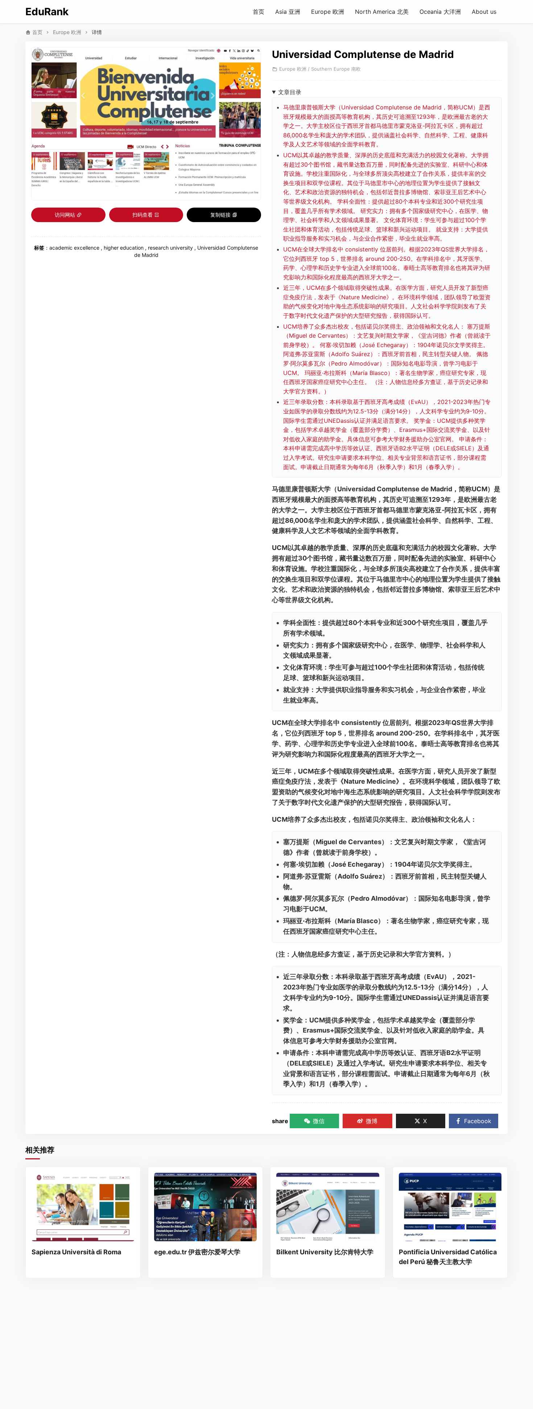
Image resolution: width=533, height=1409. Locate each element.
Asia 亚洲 (287, 11)
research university (170, 248)
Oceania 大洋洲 (440, 11)
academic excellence (74, 248)
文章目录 (289, 92)
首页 (258, 11)
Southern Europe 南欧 (336, 69)
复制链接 (220, 215)
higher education (124, 248)
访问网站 (65, 215)
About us (484, 11)
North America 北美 (382, 11)
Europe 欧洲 (327, 11)
